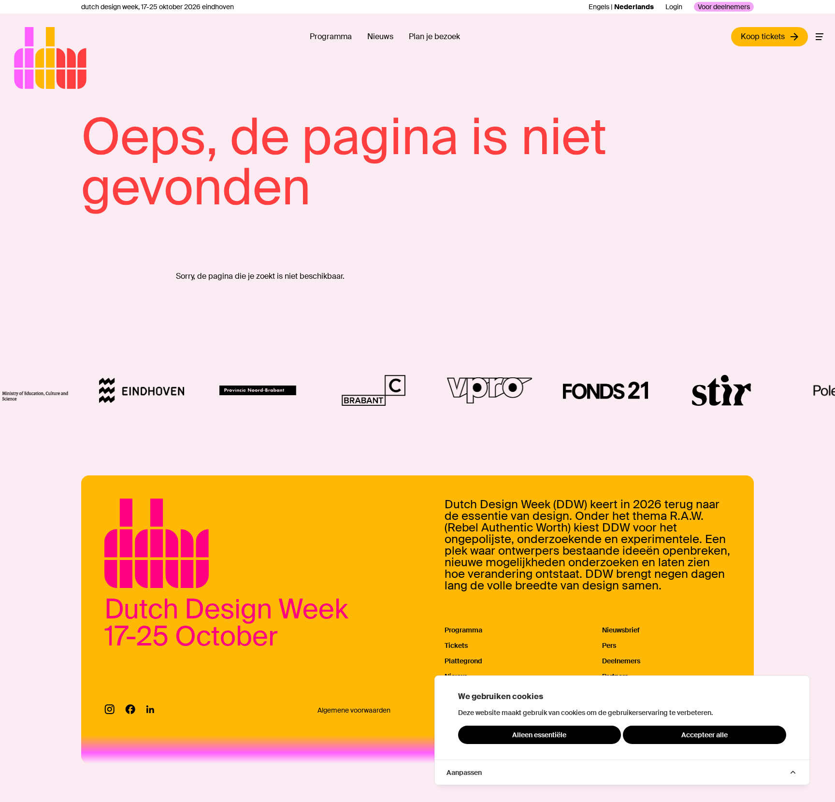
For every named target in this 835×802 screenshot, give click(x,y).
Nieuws (380, 36)
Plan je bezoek (434, 36)
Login (673, 6)
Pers (609, 645)
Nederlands (634, 6)
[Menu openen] (819, 36)
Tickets (456, 645)
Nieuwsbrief (621, 630)
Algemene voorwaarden (353, 710)
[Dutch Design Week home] (25, 58)
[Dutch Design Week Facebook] (130, 709)
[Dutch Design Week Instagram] (109, 709)
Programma (331, 36)
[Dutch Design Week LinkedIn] (150, 709)
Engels (599, 6)
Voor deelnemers (724, 6)
